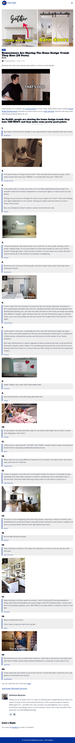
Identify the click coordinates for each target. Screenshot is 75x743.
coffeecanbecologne (8, 483)
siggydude (6, 437)
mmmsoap (6, 257)
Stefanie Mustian (10, 61)
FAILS (3, 50)
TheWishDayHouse (8, 466)
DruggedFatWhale (8, 679)
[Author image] (3, 61)
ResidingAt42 (7, 611)
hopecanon (6, 354)
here (29, 683)
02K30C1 (6, 628)
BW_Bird (5, 528)
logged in (15, 727)
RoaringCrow (7, 388)
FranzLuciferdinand (8, 322)
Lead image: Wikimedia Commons (14, 688)
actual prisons (30, 109)
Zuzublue (6, 400)
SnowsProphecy (7, 272)
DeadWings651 (7, 135)
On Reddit (7, 119)
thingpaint (6, 211)
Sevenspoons (7, 664)
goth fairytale (49, 111)
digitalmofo (6, 540)
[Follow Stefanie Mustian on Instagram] (10, 714)
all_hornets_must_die (8, 180)
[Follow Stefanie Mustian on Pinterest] (14, 714)
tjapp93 (5, 451)
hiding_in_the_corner (8, 554)
